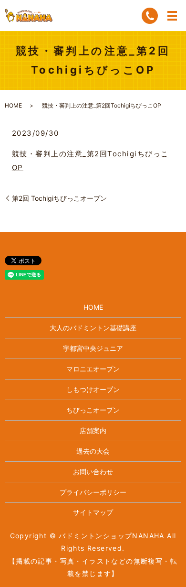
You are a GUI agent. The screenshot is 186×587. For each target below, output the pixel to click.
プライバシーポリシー (93, 492)
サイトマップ (93, 512)
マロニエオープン (93, 369)
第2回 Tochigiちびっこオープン (59, 198)
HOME (13, 105)
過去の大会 (93, 451)
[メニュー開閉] (172, 16)
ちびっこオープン (93, 410)
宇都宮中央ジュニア (93, 348)
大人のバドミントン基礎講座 (93, 328)
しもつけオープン (93, 389)
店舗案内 (93, 430)
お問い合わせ (93, 471)
